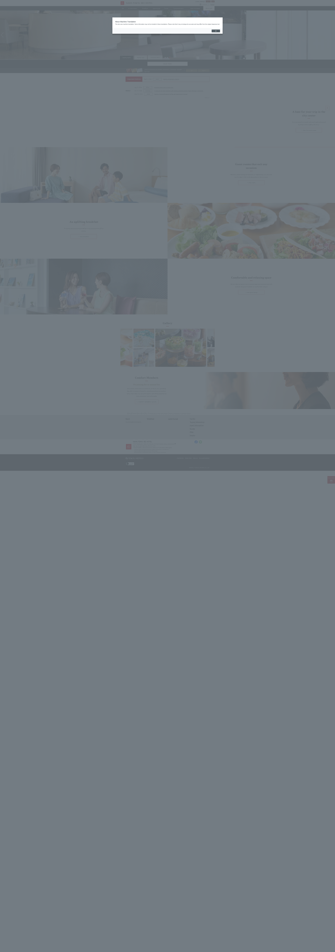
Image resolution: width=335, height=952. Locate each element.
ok (216, 31)
